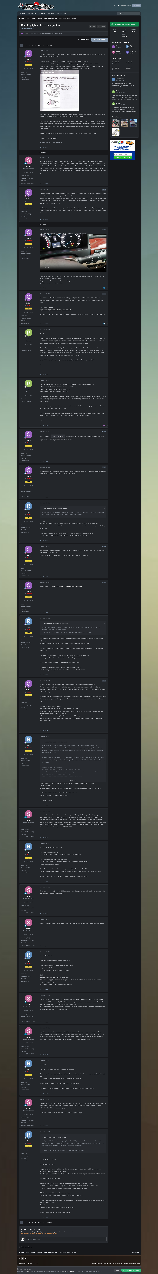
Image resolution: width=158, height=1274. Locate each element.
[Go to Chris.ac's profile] (22, 34)
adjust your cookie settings (68, 1271)
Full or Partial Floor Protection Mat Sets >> (125, 24)
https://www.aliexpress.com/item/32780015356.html (67, 586)
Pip (29, 339)
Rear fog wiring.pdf (58, 436)
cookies (28, 1271)
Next (39, 45)
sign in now (56, 1232)
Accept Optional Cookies (132, 1270)
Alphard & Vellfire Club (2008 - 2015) (51, 33)
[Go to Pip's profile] (28, 333)
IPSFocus (99, 1263)
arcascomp (133, 51)
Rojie (28, 512)
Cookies (30, 1263)
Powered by (132, 1263)
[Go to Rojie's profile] (28, 506)
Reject (117, 1270)
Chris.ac (26, 33)
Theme (93, 1263)
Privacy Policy (22, 1263)
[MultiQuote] (40, 147)
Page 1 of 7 (50, 45)
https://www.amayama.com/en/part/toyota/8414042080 (55, 309)
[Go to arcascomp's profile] (127, 52)
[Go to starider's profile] (28, 160)
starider (28, 166)
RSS (36, 1263)
